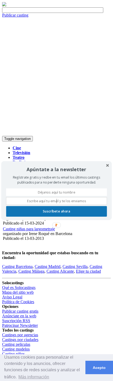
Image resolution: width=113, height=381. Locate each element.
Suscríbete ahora (56, 211)
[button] (56, 169)
